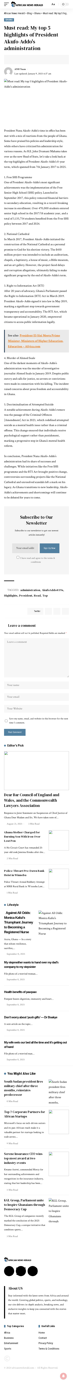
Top (45, 595)
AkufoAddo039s (52, 590)
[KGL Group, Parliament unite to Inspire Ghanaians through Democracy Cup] (59, 1210)
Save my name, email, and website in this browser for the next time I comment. (38, 720)
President (25, 595)
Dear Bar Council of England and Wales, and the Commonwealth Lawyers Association (31, 800)
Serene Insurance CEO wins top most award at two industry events (23, 1158)
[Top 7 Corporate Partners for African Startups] (59, 1122)
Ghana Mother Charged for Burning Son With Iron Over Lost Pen (22, 836)
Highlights (10, 595)
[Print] (32, 59)
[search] (46, 4)
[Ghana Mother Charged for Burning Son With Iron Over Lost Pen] (59, 840)
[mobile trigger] (7, 4)
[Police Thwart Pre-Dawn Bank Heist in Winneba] (59, 879)
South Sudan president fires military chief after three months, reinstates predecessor (23, 1088)
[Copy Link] (26, 59)
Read (37, 595)
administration (30, 590)
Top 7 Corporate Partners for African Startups (24, 1114)
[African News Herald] (27, 4)
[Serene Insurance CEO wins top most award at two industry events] (59, 1164)
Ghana (9, 20)
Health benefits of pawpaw (20, 992)
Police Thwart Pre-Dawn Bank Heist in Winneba (24, 873)
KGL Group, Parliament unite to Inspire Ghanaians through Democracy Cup (24, 1204)
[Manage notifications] (63, 1376)
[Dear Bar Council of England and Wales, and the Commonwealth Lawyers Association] (36, 770)
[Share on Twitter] (13, 59)
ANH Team (20, 69)
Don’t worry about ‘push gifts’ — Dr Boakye (30, 1017)
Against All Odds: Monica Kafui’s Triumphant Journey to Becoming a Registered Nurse (18, 922)
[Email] (19, 59)
